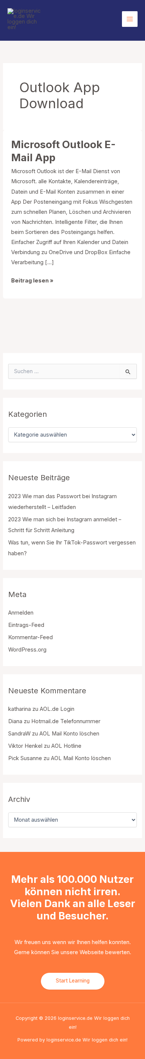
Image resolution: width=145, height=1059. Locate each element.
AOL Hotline (66, 746)
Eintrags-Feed (26, 625)
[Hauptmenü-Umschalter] (130, 19)
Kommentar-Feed (30, 637)
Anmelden (20, 612)
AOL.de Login (57, 709)
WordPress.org (27, 649)
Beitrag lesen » (32, 281)
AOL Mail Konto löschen (69, 733)
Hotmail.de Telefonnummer (65, 721)
